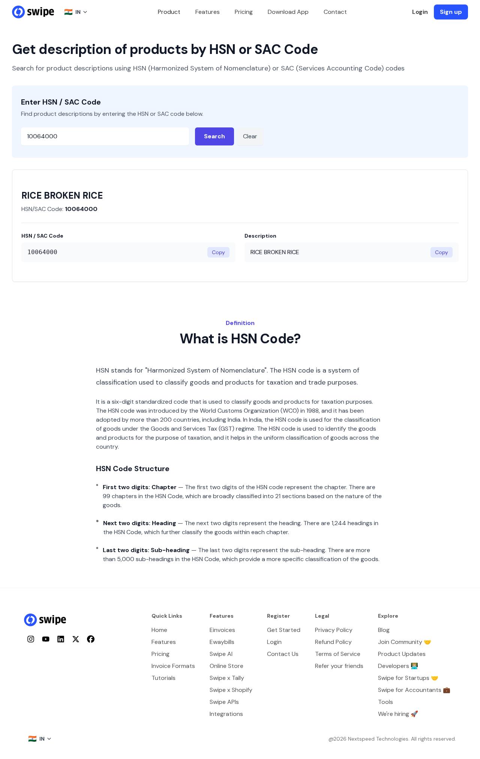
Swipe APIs (224, 702)
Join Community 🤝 (404, 642)
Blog (384, 630)
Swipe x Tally (227, 678)
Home (159, 630)
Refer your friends (339, 666)
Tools (385, 702)
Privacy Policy (333, 630)
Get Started (283, 630)
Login (420, 12)
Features (207, 12)
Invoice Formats (173, 666)
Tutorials (164, 678)
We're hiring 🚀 (398, 714)
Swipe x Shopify (231, 690)
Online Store (226, 666)
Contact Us (282, 654)
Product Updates (402, 654)
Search (214, 136)
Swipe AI (221, 654)
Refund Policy (333, 642)
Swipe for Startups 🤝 (408, 678)
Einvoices (222, 630)
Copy (218, 252)
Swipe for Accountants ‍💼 (414, 690)
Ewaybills (222, 642)
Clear (250, 136)
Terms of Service (337, 654)
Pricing (244, 12)
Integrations (226, 714)
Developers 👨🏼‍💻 (398, 666)
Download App (288, 12)
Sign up (451, 12)
